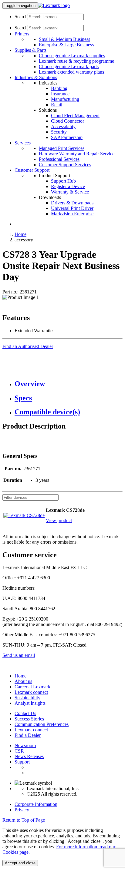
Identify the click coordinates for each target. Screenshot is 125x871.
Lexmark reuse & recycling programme (76, 61)
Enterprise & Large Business (66, 44)
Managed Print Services (61, 148)
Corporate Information (36, 804)
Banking (59, 88)
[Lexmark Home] (54, 5)
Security (59, 131)
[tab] (69, 384)
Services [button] (23, 142)
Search (21, 16)
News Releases (29, 756)
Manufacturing (65, 99)
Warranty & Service (70, 191)
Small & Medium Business (64, 39)
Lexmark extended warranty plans (71, 72)
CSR (19, 750)
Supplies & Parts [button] (30, 50)
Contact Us (25, 713)
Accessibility (63, 126)
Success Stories (29, 718)
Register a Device (68, 186)
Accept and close (20, 863)
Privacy (22, 809)
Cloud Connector (67, 121)
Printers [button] (22, 33)
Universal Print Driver (72, 208)
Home (20, 234)
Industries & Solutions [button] (36, 77)
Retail (56, 104)
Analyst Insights (30, 703)
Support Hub (63, 181)
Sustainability (27, 697)
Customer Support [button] (32, 170)
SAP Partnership (67, 137)
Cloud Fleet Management (75, 115)
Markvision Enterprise (72, 213)
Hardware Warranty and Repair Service (76, 153)
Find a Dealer (28, 735)
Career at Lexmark (32, 686)
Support (22, 761)
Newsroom (25, 745)
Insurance (60, 93)
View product (59, 520)
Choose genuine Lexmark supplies (72, 55)
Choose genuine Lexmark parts (69, 66)
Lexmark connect (31, 692)
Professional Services (59, 159)
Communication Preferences (42, 724)
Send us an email (18, 655)
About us (23, 681)
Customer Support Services (65, 164)
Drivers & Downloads (72, 202)
